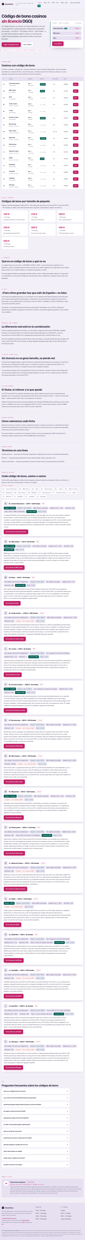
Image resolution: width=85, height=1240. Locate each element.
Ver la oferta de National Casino (15, 889)
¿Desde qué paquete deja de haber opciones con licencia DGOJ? (22, 1104)
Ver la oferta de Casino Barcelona (16, 531)
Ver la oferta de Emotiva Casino (15, 710)
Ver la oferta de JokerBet (13, 1032)
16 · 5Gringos (41, 496)
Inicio (39, 2)
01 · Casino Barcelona (10, 489)
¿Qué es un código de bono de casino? (14, 1091)
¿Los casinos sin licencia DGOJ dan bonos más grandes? (19, 1098)
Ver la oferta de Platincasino (14, 853)
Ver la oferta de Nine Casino (14, 781)
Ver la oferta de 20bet (12, 924)
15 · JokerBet (30, 496)
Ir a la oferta (58, 43)
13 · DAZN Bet (7, 496)
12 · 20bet (72, 492)
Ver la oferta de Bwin (12, 603)
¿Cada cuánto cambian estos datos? (14, 1158)
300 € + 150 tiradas (41, 1216)
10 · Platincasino (44, 492)
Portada (63, 1210)
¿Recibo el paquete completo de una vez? (15, 1144)
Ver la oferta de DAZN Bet (14, 960)
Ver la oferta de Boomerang (14, 746)
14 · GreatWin (18, 496)
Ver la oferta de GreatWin (13, 996)
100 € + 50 (47, 2)
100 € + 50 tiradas (41, 1210)
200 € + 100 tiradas (41, 1213)
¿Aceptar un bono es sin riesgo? (12, 1164)
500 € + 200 (64, 2)
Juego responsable (75, 2)
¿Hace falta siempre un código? (12, 1151)
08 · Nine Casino (20, 492)
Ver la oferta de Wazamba (14, 817)
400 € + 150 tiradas (66, 1216)
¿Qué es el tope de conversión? (12, 1131)
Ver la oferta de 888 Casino (14, 567)
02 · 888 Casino (24, 489)
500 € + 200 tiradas (41, 1219)
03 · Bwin (35, 489)
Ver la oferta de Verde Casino (15, 639)
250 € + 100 (55, 2)
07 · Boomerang (7, 492)
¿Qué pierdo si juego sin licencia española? (16, 1118)
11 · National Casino (59, 492)
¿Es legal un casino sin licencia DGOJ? (14, 1111)
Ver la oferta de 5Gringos (13, 1067)
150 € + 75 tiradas (65, 1213)
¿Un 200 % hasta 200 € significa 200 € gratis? (16, 1124)
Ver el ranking (27, 44)
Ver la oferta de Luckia (13, 674)
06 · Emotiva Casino (71, 489)
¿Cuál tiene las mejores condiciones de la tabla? (17, 1138)
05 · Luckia (59, 489)
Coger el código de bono (11, 44)
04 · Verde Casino (46, 489)
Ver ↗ (75, 84)
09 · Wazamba (32, 492)
